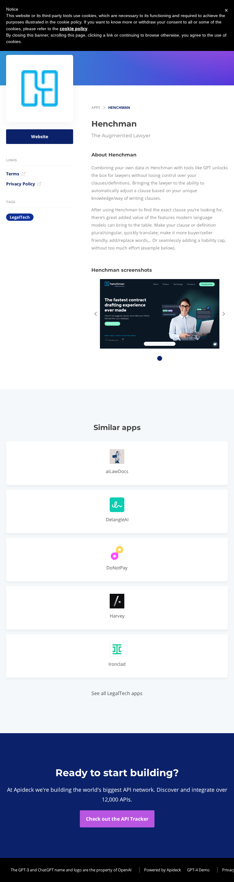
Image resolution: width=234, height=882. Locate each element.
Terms (12, 174)
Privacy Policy (20, 184)
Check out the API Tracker (117, 819)
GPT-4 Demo (198, 870)
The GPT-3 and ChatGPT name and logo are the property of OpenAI (71, 870)
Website (39, 136)
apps (95, 107)
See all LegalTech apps (117, 693)
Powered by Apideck (162, 870)
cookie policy (73, 28)
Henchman (119, 107)
